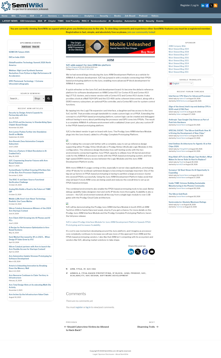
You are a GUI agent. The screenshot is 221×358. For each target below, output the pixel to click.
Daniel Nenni (181, 125)
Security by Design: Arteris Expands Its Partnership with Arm (26, 114)
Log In (195, 5)
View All (35, 47)
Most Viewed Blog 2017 (179, 55)
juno (126, 273)
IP (41, 16)
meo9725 (183, 112)
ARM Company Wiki (177, 46)
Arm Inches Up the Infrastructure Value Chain (28, 294)
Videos (154, 16)
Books (117, 16)
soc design (92, 276)
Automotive (130, 21)
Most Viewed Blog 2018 (179, 52)
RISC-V (85, 21)
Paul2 (181, 162)
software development (114, 276)
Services (52, 16)
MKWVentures (181, 101)
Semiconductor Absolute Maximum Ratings (187, 202)
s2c (143, 273)
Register (185, 5)
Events (159, 21)
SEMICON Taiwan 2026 (19, 52)
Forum (23, 16)
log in (88, 307)
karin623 (179, 164)
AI (110, 21)
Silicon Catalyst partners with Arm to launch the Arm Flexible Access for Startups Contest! (29, 247)
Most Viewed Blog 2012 (179, 69)
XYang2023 (183, 149)
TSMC (61, 21)
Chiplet (52, 21)
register (79, 307)
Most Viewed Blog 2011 (179, 72)
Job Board (130, 16)
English (175, 83)
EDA (32, 16)
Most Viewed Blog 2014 (179, 63)
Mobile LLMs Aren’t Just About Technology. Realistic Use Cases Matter (27, 200)
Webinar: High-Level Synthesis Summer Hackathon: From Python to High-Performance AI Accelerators (30, 73)
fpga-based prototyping (96, 273)
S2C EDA (90, 69)
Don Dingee (72, 67)
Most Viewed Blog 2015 (179, 60)
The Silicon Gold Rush (178, 194)
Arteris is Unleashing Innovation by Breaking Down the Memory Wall (28, 267)
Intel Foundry (73, 21)
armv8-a (75, 273)
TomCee (179, 207)
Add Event (26, 47)
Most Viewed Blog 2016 (179, 58)
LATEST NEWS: (10, 21)
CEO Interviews (28, 21)
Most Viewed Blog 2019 (179, 49)
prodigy (135, 273)
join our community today (141, 32)
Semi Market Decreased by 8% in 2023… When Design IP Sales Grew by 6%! (29, 238)
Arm (76, 69)
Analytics (89, 16)
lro (180, 205)
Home (5, 16)
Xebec (178, 114)
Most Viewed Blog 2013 (179, 66)
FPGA (81, 69)
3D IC (141, 21)
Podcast (143, 16)
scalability (77, 276)
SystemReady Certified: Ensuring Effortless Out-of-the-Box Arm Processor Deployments (30, 171)
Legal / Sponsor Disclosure (103, 354)
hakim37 (182, 99)
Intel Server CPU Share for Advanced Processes (189, 96)
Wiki (13, 16)
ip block (118, 273)
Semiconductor (70, 16)
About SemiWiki (121, 354)
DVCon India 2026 (17, 57)
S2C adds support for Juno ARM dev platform (88, 65)
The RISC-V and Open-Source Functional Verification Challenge (26, 181)
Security (104, 16)
